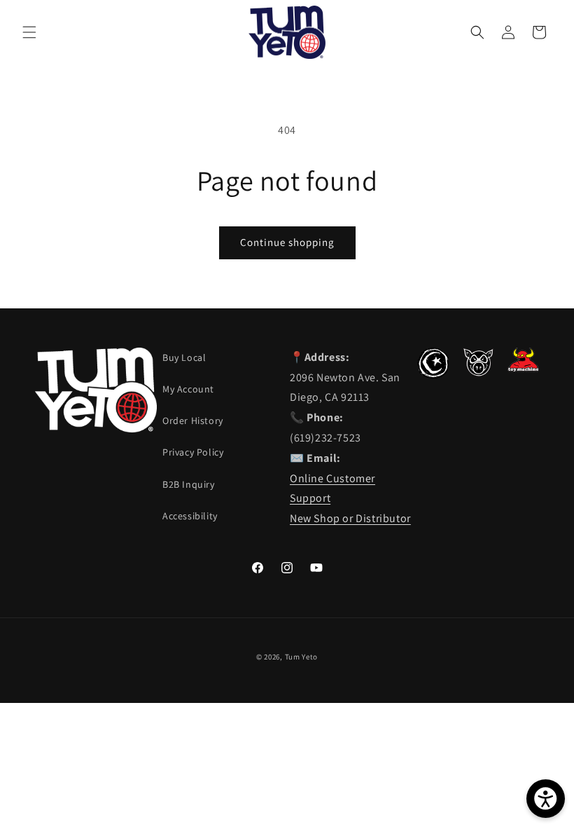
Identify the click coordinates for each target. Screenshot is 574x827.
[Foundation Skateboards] (433, 374)
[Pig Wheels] (478, 372)
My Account (188, 389)
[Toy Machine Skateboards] (523, 368)
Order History (192, 420)
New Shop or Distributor (350, 518)
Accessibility (190, 516)
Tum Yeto (301, 657)
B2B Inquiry (188, 484)
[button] (29, 32)
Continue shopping (287, 242)
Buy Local (184, 357)
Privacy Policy (192, 452)
